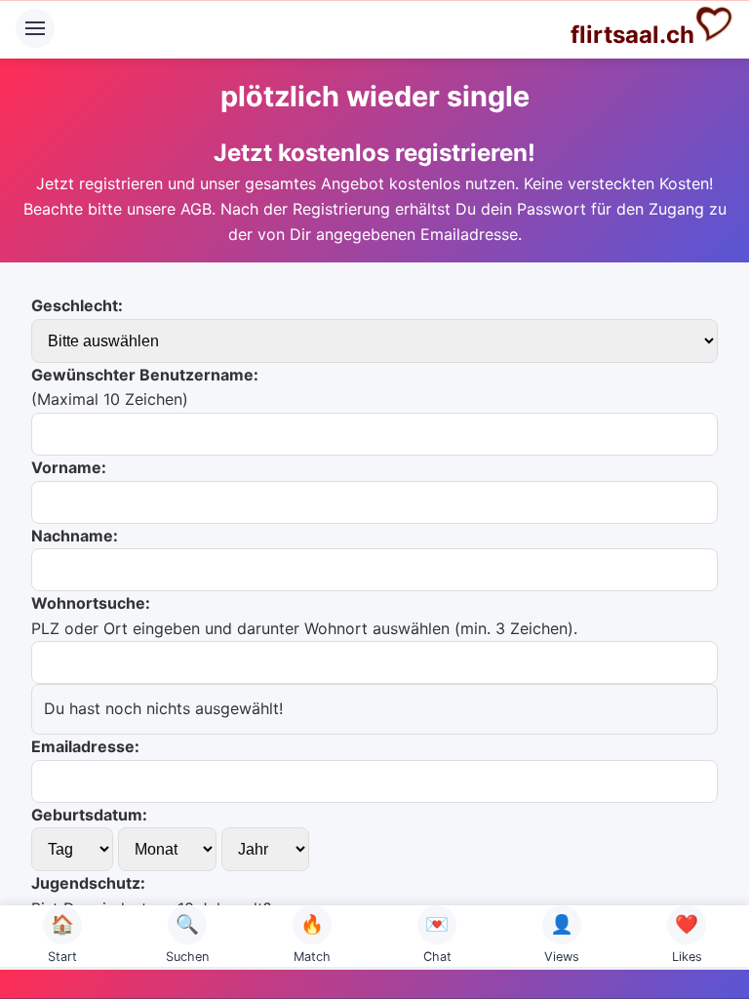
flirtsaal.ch (632, 34)
